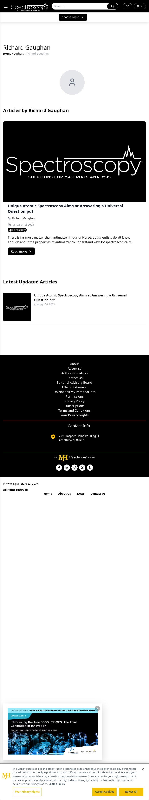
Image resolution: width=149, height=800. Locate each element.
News (80, 493)
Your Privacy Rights (75, 415)
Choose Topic (70, 17)
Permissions (75, 396)
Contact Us (75, 378)
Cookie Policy (57, 784)
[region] (74, 781)
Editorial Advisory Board (74, 382)
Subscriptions (74, 406)
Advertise (74, 368)
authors (19, 53)
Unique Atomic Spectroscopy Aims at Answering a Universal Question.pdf (80, 297)
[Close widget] (97, 708)
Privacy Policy (74, 401)
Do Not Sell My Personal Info (75, 392)
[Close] (143, 769)
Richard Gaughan (23, 218)
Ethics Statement (74, 387)
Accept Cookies (104, 791)
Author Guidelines (74, 373)
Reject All (131, 791)
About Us (64, 493)
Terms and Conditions (74, 410)
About (74, 364)
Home (7, 53)
